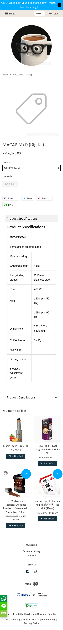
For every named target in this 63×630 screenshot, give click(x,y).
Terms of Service (30, 619)
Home (5, 75)
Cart (55, 14)
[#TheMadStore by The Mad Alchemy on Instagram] (35, 572)
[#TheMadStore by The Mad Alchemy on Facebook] (28, 572)
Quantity (7, 176)
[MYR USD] (39, 13)
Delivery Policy (31, 623)
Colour (6, 162)
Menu (12, 14)
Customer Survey (31, 551)
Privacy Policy (13, 619)
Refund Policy (48, 619)
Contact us (31, 555)
